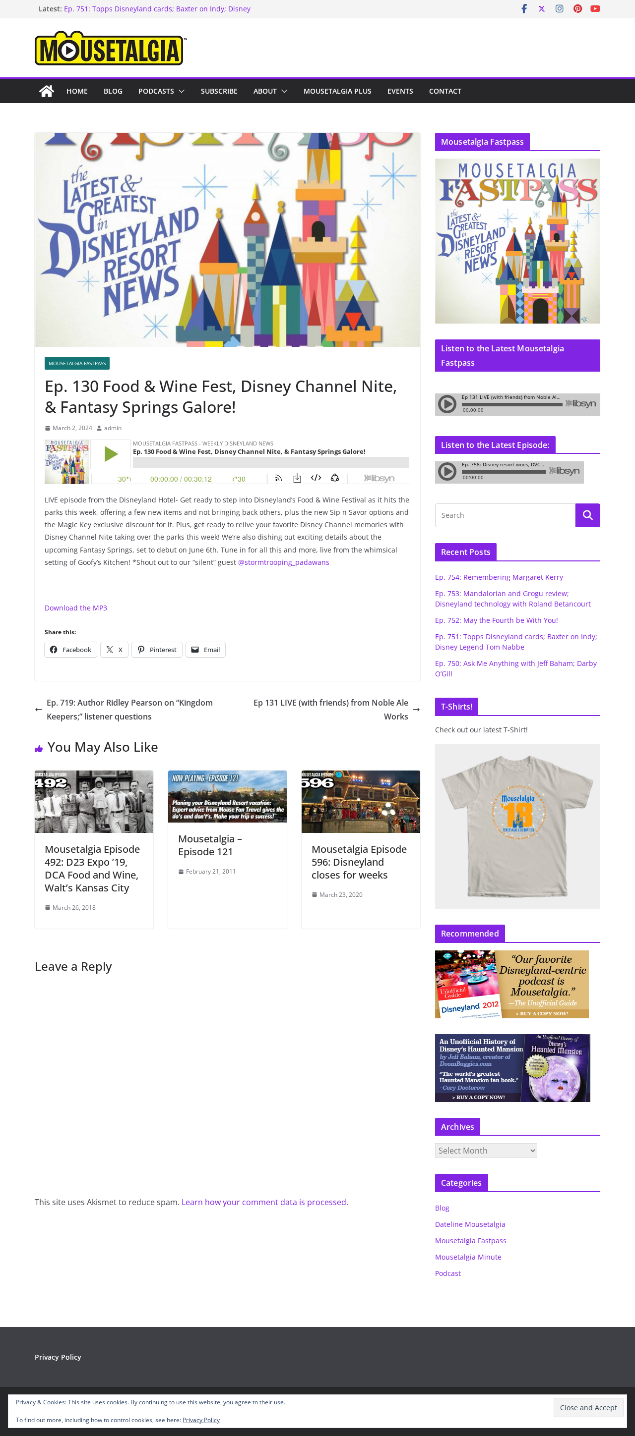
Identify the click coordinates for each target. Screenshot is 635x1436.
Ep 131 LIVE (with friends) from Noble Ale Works (331, 709)
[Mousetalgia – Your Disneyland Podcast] (47, 91)
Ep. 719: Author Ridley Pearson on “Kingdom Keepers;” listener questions (130, 709)
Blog (113, 91)
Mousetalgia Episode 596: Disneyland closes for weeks (359, 862)
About (265, 91)
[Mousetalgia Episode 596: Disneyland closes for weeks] (361, 777)
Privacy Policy (58, 1357)
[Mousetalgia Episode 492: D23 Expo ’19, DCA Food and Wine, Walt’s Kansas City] (94, 777)
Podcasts (156, 91)
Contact (445, 91)
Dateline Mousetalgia (470, 1224)
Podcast (448, 1273)
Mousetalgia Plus (338, 91)
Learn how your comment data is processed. (265, 1202)
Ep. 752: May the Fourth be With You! (496, 620)
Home (77, 91)
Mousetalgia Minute (468, 1257)
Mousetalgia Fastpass (77, 363)
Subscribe (219, 91)
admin (113, 428)
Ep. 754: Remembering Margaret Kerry (499, 577)
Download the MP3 (76, 607)
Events (400, 91)
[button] (179, 91)
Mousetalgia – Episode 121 (210, 845)
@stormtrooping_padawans (283, 562)
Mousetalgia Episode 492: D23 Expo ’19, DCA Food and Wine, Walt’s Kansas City (92, 868)
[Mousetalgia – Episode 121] (227, 777)
